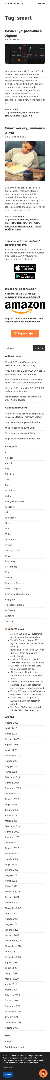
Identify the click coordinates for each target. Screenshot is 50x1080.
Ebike (8, 496)
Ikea (24, 112)
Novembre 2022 (13, 842)
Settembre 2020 (13, 957)
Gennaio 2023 (12, 831)
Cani (7, 485)
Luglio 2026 (11, 728)
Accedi (8, 1041)
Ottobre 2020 (12, 951)
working (9, 229)
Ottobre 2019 (12, 1017)
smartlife (17, 115)
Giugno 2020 (11, 973)
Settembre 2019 (13, 1022)
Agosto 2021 (11, 919)
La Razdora (11, 517)
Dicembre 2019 (12, 1006)
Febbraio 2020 (12, 995)
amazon (24, 219)
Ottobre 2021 (12, 913)
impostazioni (8, 1067)
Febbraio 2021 (12, 929)
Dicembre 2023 (13, 788)
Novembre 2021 (13, 908)
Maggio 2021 (11, 924)
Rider (7, 572)
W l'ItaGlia (10, 610)
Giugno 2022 (11, 870)
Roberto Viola (14, 3)
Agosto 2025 (11, 744)
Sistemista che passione (17, 594)
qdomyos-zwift (13, 550)
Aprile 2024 (11, 771)
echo (30, 222)
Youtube (9, 621)
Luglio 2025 (11, 750)
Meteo (8, 534)
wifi (30, 115)
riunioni (22, 226)
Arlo (7, 468)
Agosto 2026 (11, 722)
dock (18, 222)
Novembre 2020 (13, 946)
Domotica (10, 490)
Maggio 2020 (12, 978)
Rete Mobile (11, 566)
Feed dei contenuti (14, 1047)
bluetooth (10, 222)
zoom (18, 229)
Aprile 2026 (11, 733)
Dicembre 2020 (13, 940)
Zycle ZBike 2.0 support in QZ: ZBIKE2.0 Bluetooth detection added (25, 700)
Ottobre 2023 (12, 799)
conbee (17, 112)
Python (8, 545)
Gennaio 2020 (12, 1000)
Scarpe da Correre (14, 583)
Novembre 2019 (13, 1011)
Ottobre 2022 (12, 848)
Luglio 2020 (11, 968)
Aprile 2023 (11, 815)
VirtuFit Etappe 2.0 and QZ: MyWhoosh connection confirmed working (27, 643)
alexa (16, 219)
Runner (8, 577)
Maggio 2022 (12, 875)
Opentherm (10, 539)
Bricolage (10, 474)
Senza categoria (13, 588)
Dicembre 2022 (13, 837)
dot (24, 222)
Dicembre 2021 (12, 902)
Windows (9, 615)
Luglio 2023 (11, 804)
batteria (33, 219)
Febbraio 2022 (12, 891)
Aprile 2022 (11, 880)
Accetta (8, 1075)
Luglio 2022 (11, 864)
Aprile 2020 (11, 984)
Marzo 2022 (11, 886)
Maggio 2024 (12, 766)
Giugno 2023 (11, 810)
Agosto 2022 (11, 859)
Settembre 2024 (13, 755)
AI (6, 452)
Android (9, 463)
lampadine (33, 112)
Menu (41, 3)
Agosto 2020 (11, 962)
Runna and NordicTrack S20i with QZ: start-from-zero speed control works (27, 652)
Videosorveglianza (14, 604)
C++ (7, 479)
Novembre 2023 (13, 793)
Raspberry (10, 561)
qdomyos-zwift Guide (29, 422)
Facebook (10, 506)
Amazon (19, 216)
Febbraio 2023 (12, 826)
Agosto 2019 (11, 1027)
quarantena (11, 226)
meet (36, 222)
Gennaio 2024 (12, 782)
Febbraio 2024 (12, 777)
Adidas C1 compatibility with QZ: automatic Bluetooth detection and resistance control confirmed (27, 684)
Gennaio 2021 (12, 935)
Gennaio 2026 (12, 739)
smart (8, 115)
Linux (7, 523)
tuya (25, 115)
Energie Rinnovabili (14, 501)
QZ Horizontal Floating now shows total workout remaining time (26, 675)
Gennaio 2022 (12, 897)
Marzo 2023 (11, 820)
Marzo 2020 (11, 989)
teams (38, 226)
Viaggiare (10, 599)
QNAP (8, 555)
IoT (16, 109)
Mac (7, 528)
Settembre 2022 (13, 853)
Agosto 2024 (11, 761)
